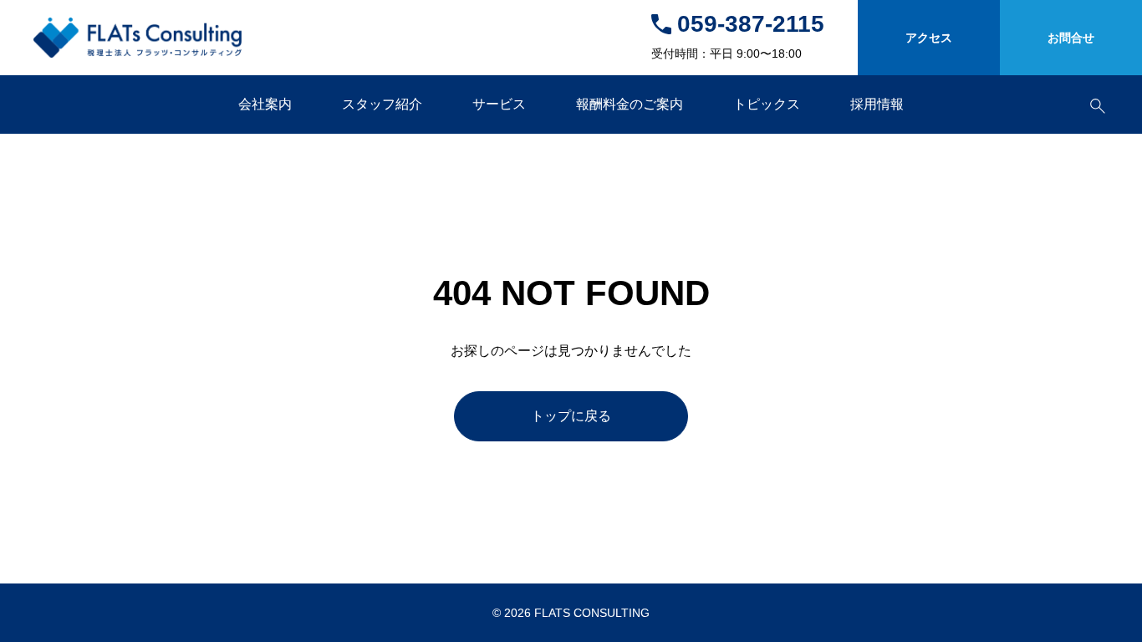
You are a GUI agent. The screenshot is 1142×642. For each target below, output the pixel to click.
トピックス (766, 104)
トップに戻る (571, 416)
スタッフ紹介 (382, 104)
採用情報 (877, 104)
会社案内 (265, 104)
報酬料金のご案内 (629, 104)
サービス (499, 104)
